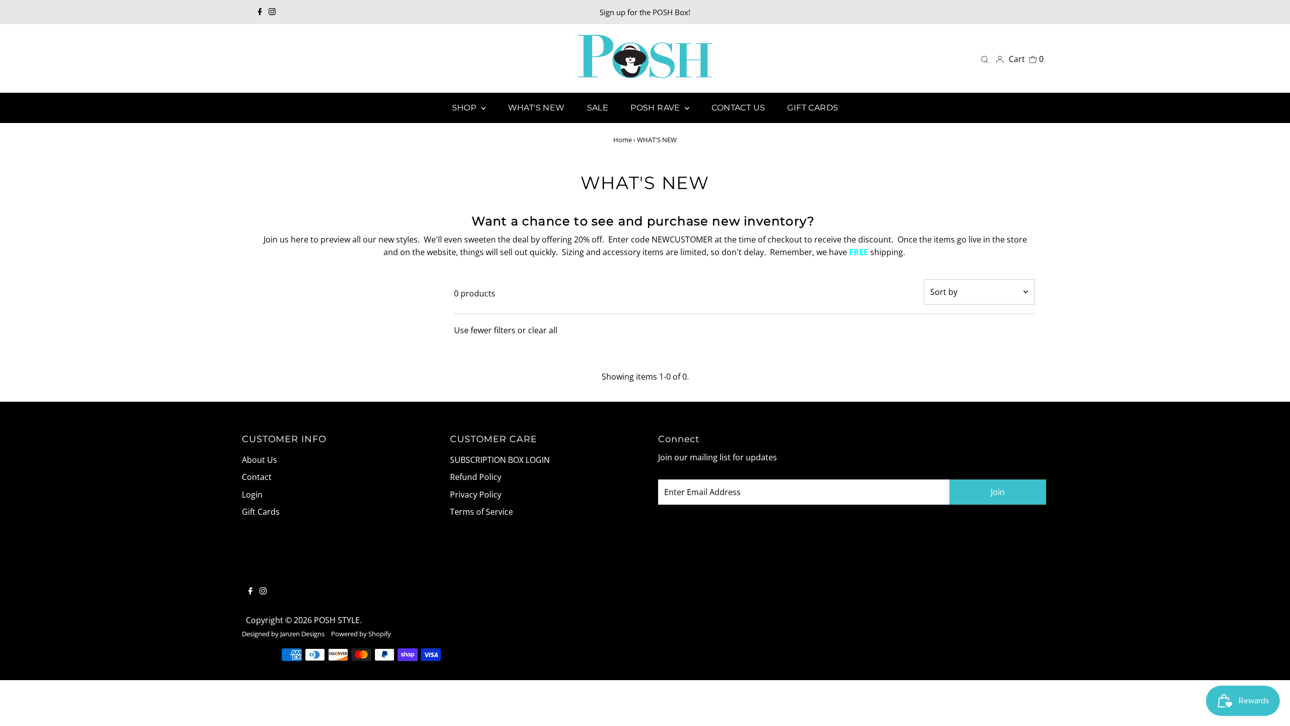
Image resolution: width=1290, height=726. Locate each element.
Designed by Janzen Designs (283, 633)
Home (622, 139)
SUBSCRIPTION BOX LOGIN (500, 459)
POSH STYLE (337, 620)
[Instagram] (272, 12)
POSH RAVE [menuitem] (656, 107)
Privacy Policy (475, 494)
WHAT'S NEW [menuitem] (536, 107)
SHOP (465, 107)
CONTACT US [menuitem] (738, 107)
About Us (259, 459)
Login (252, 494)
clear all (542, 330)
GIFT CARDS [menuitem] (812, 107)
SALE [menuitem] (598, 107)
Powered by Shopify (361, 633)
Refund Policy (475, 476)
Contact (257, 476)
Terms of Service (481, 511)
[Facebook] (260, 12)
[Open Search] (984, 59)
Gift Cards (261, 511)
